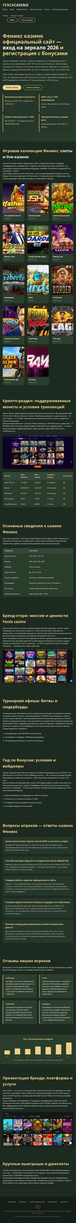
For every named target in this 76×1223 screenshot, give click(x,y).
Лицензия (12, 1202)
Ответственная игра (37, 1202)
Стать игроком (27, 20)
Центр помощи (36, 9)
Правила (22, 1202)
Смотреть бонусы (33, 87)
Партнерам (52, 1202)
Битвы (5, 9)
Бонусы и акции (17, 16)
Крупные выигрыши (60, 9)
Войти (12, 20)
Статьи (47, 9)
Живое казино (22, 9)
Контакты (64, 1202)
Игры (12, 9)
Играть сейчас (12, 87)
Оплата (5, 16)
